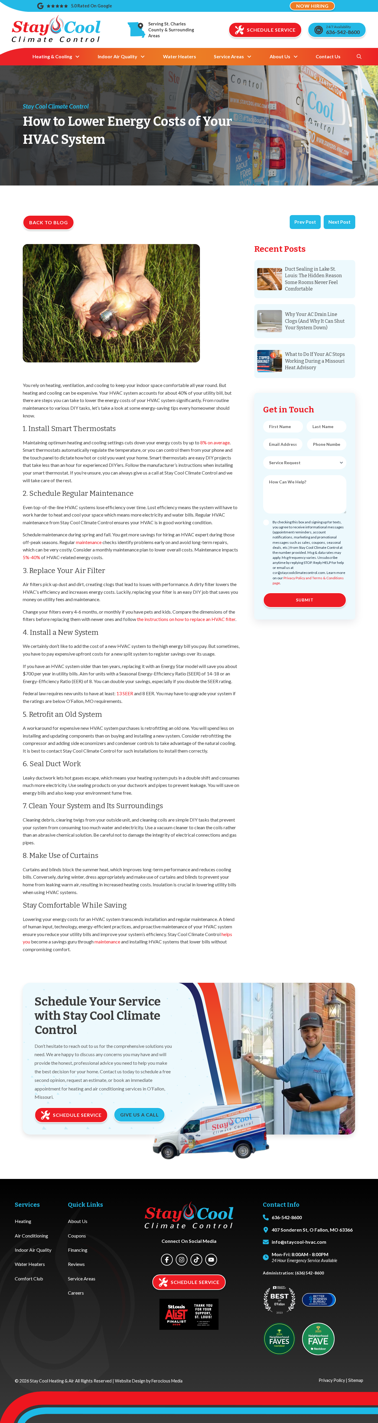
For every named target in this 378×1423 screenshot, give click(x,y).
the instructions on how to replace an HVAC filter (186, 619)
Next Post (339, 222)
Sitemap (355, 1380)
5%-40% (31, 557)
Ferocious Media (167, 1380)
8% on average (215, 442)
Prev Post (305, 222)
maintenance (89, 542)
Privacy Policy (332, 1380)
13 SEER (124, 693)
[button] (359, 56)
